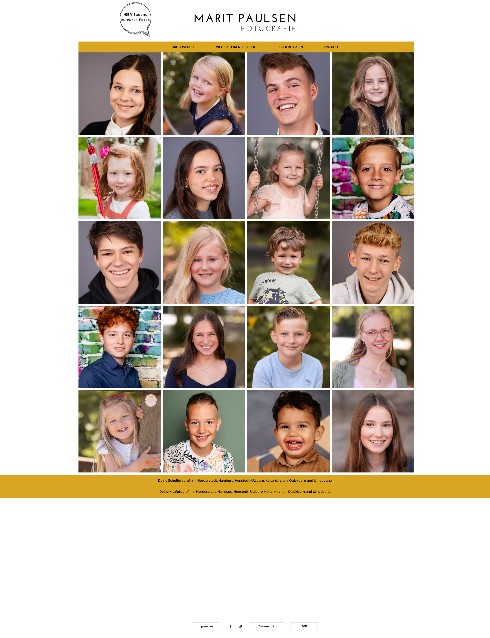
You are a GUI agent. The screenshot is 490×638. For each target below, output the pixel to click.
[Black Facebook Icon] (231, 626)
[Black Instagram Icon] (240, 626)
